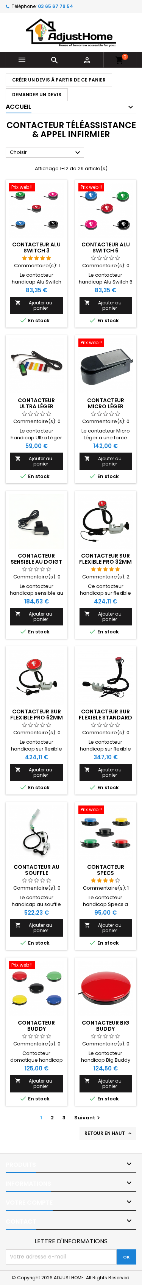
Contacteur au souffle (36, 870)
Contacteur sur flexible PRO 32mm (105, 559)
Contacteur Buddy (36, 1026)
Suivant (88, 1117)
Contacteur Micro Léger (105, 403)
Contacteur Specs (105, 870)
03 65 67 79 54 (55, 6)
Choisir (46, 152)
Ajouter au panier (33, 305)
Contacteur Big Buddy (106, 1026)
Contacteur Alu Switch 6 (105, 247)
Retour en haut (108, 1133)
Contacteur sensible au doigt (36, 559)
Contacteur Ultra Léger (36, 403)
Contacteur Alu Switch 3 (36, 247)
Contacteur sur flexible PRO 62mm (36, 714)
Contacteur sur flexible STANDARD (105, 714)
